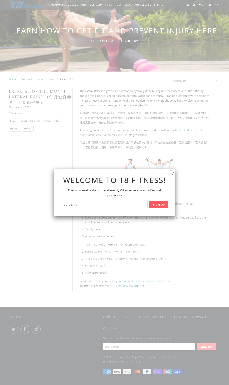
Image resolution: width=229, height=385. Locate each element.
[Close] (171, 171)
